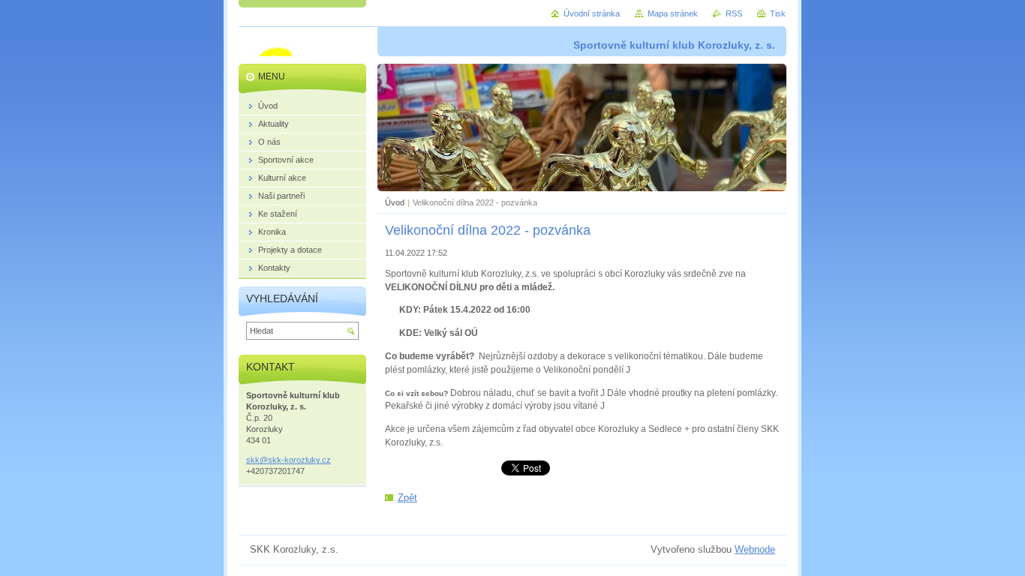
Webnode (755, 549)
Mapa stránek (673, 13)
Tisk (778, 13)
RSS (734, 13)
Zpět (407, 497)
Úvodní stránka (592, 13)
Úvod (394, 202)
